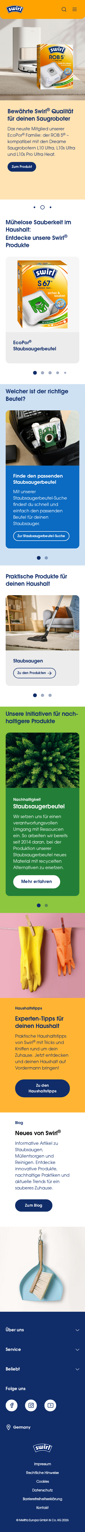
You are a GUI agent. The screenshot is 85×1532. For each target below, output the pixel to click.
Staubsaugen (28, 661)
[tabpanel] (42, 107)
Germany (21, 1427)
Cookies (42, 1482)
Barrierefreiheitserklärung (42, 1499)
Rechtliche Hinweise (42, 1473)
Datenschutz (42, 1490)
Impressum (42, 1464)
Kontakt (42, 1508)
